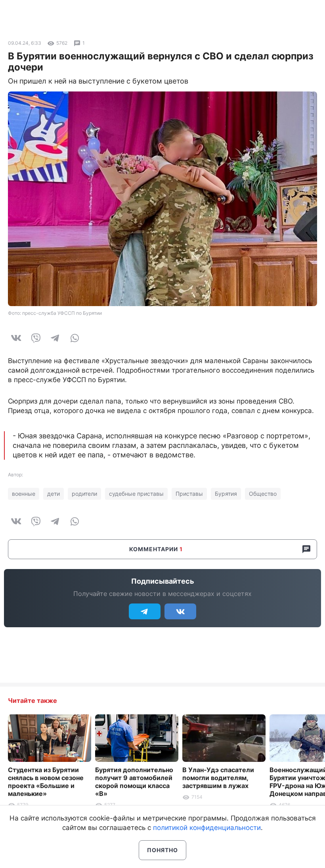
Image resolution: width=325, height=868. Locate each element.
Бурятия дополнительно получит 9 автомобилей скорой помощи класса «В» (134, 782)
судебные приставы (136, 493)
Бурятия (226, 493)
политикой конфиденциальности (207, 828)
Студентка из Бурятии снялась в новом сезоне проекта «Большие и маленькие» (46, 782)
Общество (263, 493)
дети (53, 493)
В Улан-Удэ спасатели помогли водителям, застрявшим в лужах (218, 778)
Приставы (189, 493)
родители (84, 493)
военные (23, 493)
